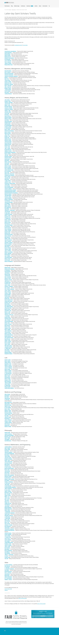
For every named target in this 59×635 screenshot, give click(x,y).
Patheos (6, 590)
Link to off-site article (22, 598)
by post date (25, 45)
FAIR (14, 2)
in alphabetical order (18, 45)
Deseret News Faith (8, 588)
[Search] (49, 6)
